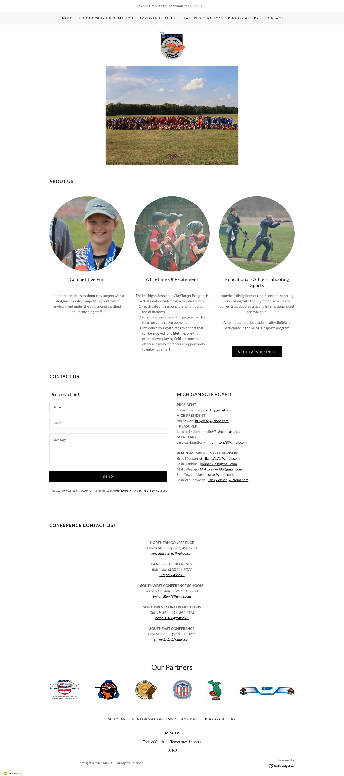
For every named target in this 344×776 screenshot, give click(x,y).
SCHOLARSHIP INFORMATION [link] (106, 18)
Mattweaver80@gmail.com (221, 469)
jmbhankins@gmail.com (218, 464)
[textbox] (108, 407)
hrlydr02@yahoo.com (212, 421)
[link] (172, 45)
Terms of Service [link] (149, 490)
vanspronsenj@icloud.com (228, 480)
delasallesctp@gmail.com (214, 474)
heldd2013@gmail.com (214, 410)
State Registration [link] (202, 18)
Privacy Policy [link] (124, 490)
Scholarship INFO (257, 352)
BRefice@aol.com (172, 575)
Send (108, 476)
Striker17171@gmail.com (220, 458)
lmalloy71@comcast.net (221, 431)
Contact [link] (274, 18)
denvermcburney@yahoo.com (171, 553)
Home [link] (66, 18)
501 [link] (170, 750)
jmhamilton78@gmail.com (226, 442)
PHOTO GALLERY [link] (243, 18)
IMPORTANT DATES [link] (157, 18)
